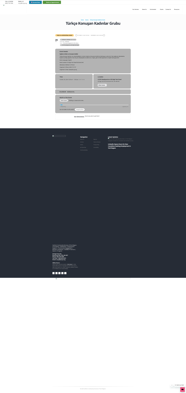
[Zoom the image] (59, 136)
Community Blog (83, 150)
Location (100, 77)
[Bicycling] (113, 116)
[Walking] (110, 116)
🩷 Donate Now (35, 2)
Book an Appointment (52, 2)
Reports (95, 139)
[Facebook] (173, 2)
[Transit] (107, 116)
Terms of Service (97, 142)
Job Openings (83, 147)
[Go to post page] (108, 150)
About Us (82, 139)
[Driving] (104, 116)
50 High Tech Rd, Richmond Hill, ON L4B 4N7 (109, 81)
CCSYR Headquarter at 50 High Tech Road (109, 79)
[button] (169, 2)
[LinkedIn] (183, 2)
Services (82, 142)
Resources (176, 9)
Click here (69, 264)
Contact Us (168, 9)
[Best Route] (101, 116)
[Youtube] (178, 2)
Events (161, 9)
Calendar (62, 91)
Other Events (101, 85)
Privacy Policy (96, 144)
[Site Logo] (15, 9)
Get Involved (153, 9)
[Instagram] (180, 2)
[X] (175, 2)
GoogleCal (71, 91)
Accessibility (96, 147)
